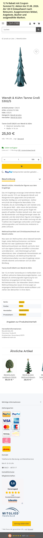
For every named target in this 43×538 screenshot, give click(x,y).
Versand (20, 139)
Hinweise (32, 535)
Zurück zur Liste (8, 39)
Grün (21, 306)
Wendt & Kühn (16, 115)
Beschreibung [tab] (8, 179)
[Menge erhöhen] (38, 159)
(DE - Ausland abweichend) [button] (26, 150)
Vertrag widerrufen (21, 524)
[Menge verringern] (4, 159)
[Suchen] (38, 29)
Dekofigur (22, 314)
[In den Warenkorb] (4, 46)
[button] (30, 23)
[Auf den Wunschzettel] (36, 51)
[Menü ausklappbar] (3, 22)
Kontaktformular (8, 472)
